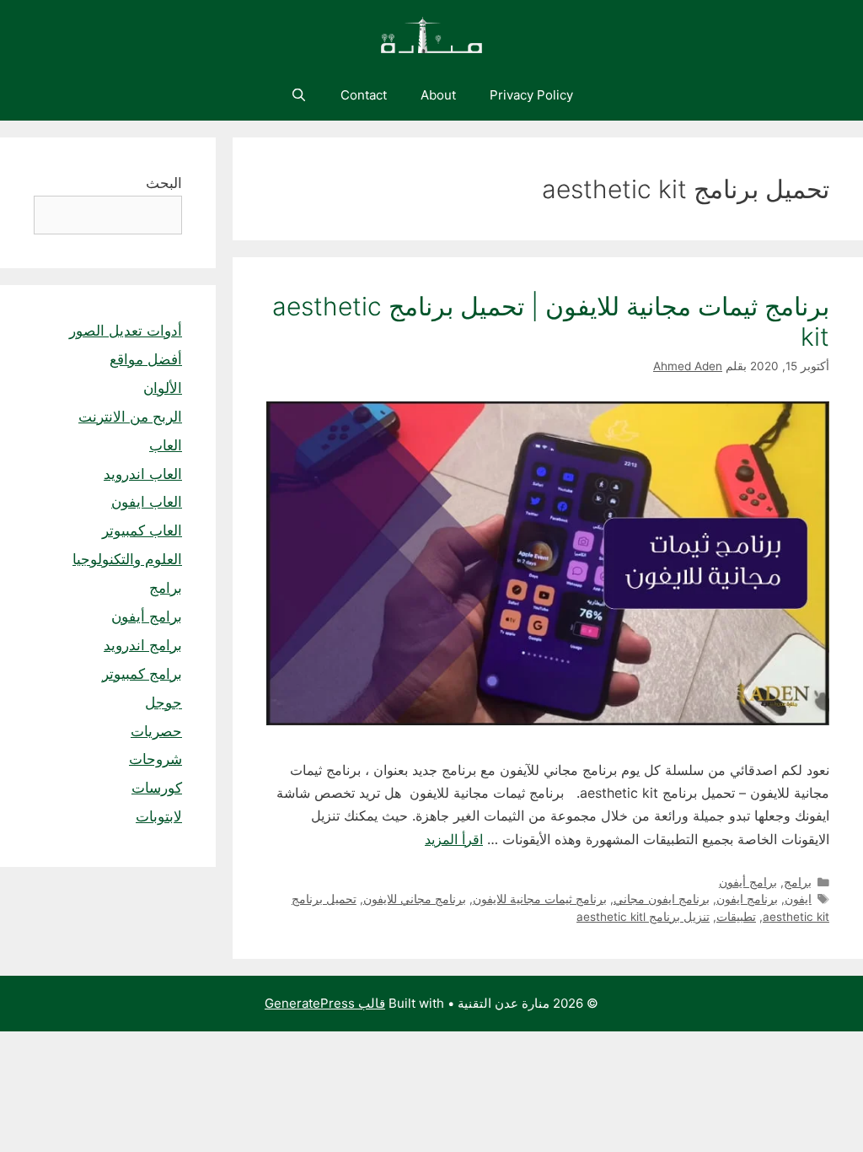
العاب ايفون (146, 501)
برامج (798, 882)
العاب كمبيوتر (142, 530)
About (438, 95)
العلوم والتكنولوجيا (127, 559)
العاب (165, 445)
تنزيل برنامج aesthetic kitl (643, 916)
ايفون (798, 899)
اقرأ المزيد (454, 839)
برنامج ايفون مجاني (662, 899)
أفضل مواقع (146, 359)
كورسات (156, 787)
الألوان (162, 388)
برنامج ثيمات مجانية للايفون (540, 899)
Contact (363, 95)
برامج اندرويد (143, 645)
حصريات (156, 731)
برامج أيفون (748, 882)
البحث (164, 183)
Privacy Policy (531, 95)
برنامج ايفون (747, 899)
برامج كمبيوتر (142, 673)
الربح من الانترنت (130, 416)
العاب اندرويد (143, 474)
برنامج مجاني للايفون (414, 899)
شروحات (155, 759)
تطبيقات (736, 916)
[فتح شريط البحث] (298, 95)
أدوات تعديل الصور (125, 330)
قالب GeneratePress (325, 1003)
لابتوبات (159, 816)
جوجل (163, 702)
